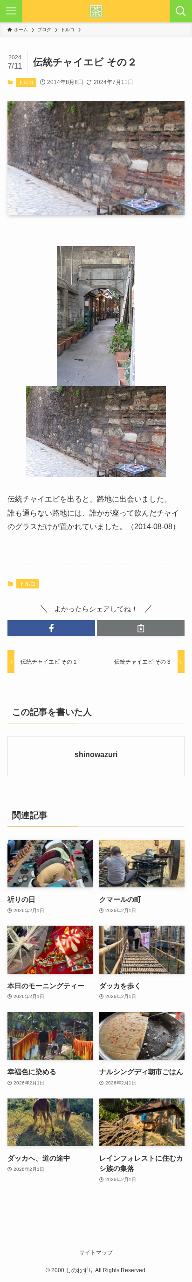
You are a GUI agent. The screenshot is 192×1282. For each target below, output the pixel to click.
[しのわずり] (96, 11)
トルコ (26, 82)
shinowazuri (96, 754)
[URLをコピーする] (141, 628)
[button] (51, 628)
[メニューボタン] (11, 11)
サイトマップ (96, 1252)
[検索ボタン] (181, 11)
